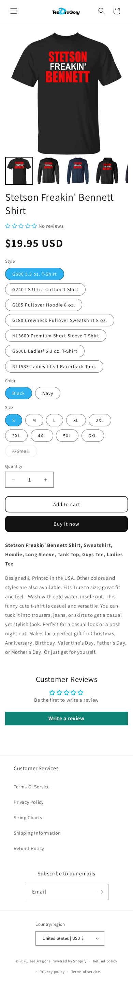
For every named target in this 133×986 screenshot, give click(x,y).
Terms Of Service (32, 787)
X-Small (24, 452)
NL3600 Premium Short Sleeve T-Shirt (55, 336)
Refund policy (105, 961)
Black (18, 393)
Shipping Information (37, 833)
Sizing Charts (28, 817)
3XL (16, 436)
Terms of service (85, 971)
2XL (100, 420)
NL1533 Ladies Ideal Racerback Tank (54, 366)
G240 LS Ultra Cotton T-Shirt (45, 289)
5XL (67, 436)
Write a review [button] (66, 718)
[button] (13, 10)
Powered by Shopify (69, 961)
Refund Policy (29, 848)
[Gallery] (66, 109)
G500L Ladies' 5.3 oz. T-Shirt (44, 351)
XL (76, 420)
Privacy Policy (28, 802)
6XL (93, 436)
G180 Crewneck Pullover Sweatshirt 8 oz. (59, 320)
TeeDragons (40, 961)
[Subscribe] (100, 892)
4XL (42, 436)
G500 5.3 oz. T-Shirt (34, 274)
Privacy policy (52, 971)
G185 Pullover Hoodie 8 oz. (43, 305)
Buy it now (66, 524)
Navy (47, 393)
